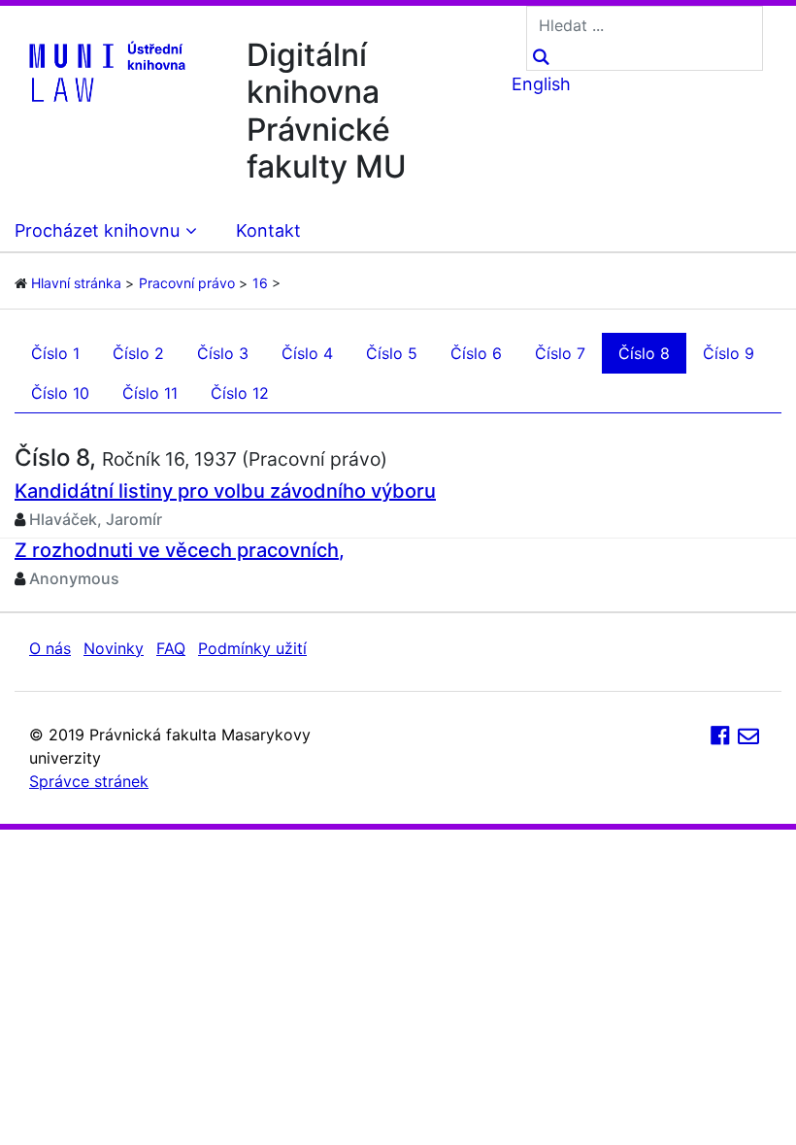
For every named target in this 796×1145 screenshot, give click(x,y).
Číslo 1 (55, 353)
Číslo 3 (223, 353)
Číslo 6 (476, 353)
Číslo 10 (60, 393)
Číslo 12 (240, 393)
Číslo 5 (391, 353)
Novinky (113, 648)
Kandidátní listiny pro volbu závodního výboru (225, 491)
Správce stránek (89, 781)
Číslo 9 (728, 353)
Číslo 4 (307, 353)
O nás (50, 648)
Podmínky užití (252, 648)
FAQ (170, 648)
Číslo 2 (138, 353)
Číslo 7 (560, 353)
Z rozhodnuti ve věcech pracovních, (180, 550)
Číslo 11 (150, 393)
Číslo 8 (644, 353)
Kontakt (268, 230)
